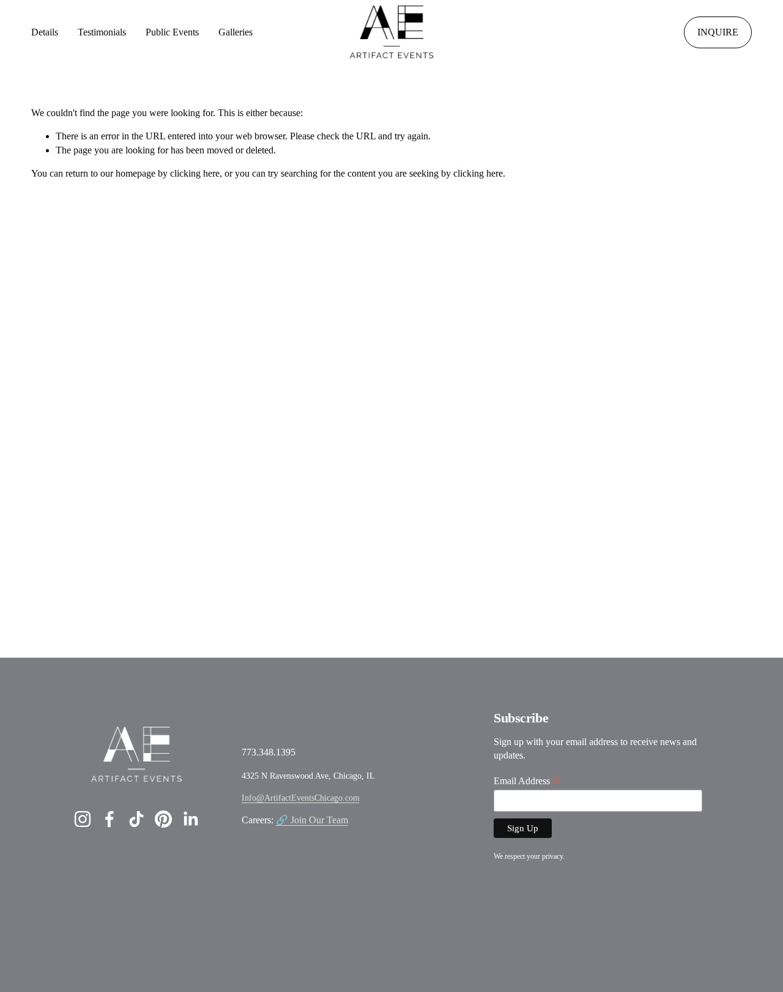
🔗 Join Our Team (312, 820)
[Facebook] (109, 819)
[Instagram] (82, 819)
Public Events (172, 32)
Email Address (527, 781)
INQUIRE (717, 32)
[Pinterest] (163, 819)
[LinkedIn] (190, 819)
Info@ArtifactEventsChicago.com (301, 798)
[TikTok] (136, 819)
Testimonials (102, 32)
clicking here (195, 173)
